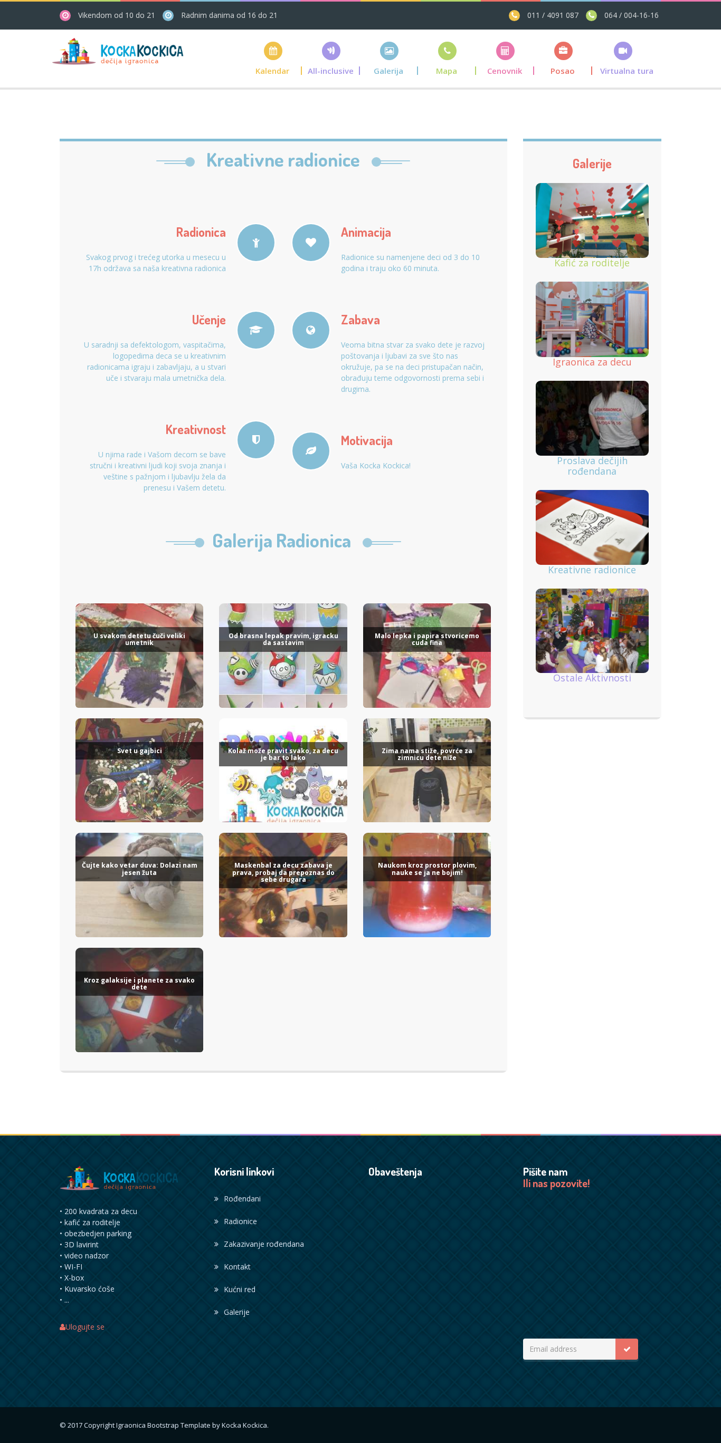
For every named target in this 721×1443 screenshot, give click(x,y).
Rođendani (242, 1199)
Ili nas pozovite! (556, 1183)
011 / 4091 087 (551, 15)
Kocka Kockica (244, 1425)
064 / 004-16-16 (630, 15)
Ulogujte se (85, 1327)
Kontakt (237, 1267)
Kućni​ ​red (239, 1289)
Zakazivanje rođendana (264, 1244)
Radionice (240, 1221)
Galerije (237, 1312)
